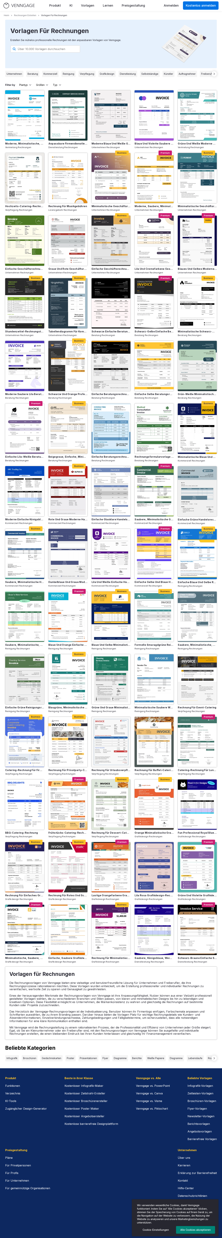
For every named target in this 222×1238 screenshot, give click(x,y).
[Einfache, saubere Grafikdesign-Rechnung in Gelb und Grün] (67, 930)
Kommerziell (50, 73)
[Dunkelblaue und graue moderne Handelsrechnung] (67, 554)
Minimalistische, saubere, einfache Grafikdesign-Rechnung (24, 957)
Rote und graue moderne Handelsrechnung (67, 519)
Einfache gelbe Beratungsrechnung (154, 394)
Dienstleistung (128, 73)
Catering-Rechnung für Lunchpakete (197, 770)
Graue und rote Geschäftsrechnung (67, 268)
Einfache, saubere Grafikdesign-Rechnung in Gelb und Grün (67, 957)
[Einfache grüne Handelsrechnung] (197, 491)
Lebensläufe (195, 1058)
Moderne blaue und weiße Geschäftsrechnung (111, 143)
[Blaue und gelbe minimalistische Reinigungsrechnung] (111, 616)
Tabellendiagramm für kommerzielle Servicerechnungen (67, 331)
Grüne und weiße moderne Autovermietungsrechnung (197, 143)
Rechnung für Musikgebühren (67, 206)
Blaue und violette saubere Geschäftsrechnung (154, 143)
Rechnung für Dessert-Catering (111, 832)
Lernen (108, 5)
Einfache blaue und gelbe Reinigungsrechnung (197, 582)
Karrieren (184, 1165)
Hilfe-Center (186, 1188)
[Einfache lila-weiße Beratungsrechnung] (24, 428)
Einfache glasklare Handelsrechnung (111, 519)
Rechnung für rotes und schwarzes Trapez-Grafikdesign (67, 895)
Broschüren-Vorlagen (201, 1101)
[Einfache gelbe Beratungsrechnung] (154, 366)
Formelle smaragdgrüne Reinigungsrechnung (154, 644)
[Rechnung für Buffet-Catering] (154, 742)
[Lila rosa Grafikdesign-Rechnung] (154, 867)
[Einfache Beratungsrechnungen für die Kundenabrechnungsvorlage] (111, 428)
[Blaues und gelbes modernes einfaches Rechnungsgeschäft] (197, 241)
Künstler (168, 73)
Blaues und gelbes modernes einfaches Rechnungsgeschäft (197, 268)
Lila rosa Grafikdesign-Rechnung (154, 895)
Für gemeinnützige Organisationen (27, 1188)
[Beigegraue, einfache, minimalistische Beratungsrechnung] (67, 428)
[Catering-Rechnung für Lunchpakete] (197, 742)
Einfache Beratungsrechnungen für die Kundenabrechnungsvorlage (111, 456)
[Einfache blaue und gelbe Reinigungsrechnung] (197, 554)
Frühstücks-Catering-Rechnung (67, 832)
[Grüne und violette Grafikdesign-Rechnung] (197, 867)
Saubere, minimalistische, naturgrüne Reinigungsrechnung (24, 644)
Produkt (55, 5)
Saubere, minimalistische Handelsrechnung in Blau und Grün (24, 582)
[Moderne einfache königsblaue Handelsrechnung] (24, 491)
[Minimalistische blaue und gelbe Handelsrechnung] (197, 428)
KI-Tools (10, 1101)
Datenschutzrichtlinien (192, 1196)
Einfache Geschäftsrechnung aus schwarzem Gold (111, 268)
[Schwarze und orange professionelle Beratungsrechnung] (67, 366)
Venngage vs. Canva (149, 1093)
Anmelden (171, 5)
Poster (70, 1058)
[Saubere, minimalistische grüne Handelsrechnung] (154, 491)
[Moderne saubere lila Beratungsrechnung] (24, 366)
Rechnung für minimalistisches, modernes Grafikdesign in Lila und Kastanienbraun (111, 957)
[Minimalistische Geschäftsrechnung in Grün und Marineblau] (197, 178)
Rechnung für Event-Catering (197, 707)
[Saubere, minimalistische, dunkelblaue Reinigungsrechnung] (197, 617)
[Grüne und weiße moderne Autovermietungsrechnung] (197, 115)
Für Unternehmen (17, 1180)
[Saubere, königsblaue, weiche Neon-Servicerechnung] (154, 930)
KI (71, 5)
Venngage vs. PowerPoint (153, 1085)
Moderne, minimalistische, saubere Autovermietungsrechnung (24, 143)
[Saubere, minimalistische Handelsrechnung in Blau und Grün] (24, 554)
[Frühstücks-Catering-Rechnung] (67, 804)
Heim (6, 15)
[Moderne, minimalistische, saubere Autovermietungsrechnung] (24, 115)
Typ (55, 84)
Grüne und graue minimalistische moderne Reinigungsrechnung (111, 707)
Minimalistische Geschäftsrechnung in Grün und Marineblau (197, 206)
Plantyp (23, 84)
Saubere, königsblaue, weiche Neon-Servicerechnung (154, 957)
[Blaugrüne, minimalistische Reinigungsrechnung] (67, 679)
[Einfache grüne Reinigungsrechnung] (24, 679)
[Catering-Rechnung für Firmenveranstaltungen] (24, 742)
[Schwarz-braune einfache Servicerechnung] (197, 930)
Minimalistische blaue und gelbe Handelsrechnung (197, 456)
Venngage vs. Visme (149, 1101)
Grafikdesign (107, 73)
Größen (40, 84)
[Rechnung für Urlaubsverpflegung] (111, 742)
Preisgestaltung (133, 5)
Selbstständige (149, 73)
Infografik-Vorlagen (200, 1085)
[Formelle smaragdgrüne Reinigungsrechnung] (154, 616)
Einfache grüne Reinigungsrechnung (24, 707)
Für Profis (11, 1173)
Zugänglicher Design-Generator (26, 1108)
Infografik (12, 1058)
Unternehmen (14, 73)
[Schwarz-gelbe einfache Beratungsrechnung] (154, 303)
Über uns (184, 1157)
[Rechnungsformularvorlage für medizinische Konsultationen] (154, 428)
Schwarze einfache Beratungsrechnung (111, 331)
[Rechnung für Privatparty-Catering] (67, 742)
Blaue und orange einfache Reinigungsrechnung (67, 644)
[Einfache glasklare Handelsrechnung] (111, 491)
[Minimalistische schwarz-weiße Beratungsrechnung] (197, 303)
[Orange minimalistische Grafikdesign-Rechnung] (154, 804)
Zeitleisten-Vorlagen (200, 1093)
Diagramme (120, 1058)
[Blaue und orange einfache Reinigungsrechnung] (67, 616)
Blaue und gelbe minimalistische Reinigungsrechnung (111, 644)
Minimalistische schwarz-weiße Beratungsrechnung (197, 331)
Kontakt (183, 1180)
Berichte (137, 1058)
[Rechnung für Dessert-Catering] (111, 804)
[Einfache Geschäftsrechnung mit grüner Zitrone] (24, 241)
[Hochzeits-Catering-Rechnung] (24, 178)
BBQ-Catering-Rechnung (21, 832)
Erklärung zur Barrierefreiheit (197, 1173)
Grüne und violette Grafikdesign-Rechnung (197, 895)
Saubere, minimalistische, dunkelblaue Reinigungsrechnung (197, 644)
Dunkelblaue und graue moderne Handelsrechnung (67, 582)
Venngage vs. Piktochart (152, 1108)
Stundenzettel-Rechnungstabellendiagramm (24, 331)
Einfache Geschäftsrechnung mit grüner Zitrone (24, 268)
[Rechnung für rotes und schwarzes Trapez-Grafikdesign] (67, 867)
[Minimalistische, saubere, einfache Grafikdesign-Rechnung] (24, 930)
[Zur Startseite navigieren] (19, 5)
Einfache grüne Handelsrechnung (197, 519)
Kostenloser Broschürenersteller (86, 1101)
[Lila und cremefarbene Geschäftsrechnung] (154, 241)
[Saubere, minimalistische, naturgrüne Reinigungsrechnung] (24, 616)
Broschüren (29, 1058)
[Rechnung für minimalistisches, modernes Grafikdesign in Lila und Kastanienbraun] (111, 930)
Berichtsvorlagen (198, 1124)
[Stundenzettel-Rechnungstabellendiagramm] (24, 303)
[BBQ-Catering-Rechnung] (24, 804)
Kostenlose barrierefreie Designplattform (91, 1124)
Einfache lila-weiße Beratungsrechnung (24, 456)
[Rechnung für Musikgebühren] (67, 178)
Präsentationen (88, 1058)
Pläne (9, 1157)
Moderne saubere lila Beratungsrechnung (24, 394)
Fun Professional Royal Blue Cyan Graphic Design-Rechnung (197, 832)
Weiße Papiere (155, 1058)
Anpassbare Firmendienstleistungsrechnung (67, 143)
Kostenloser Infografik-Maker (84, 1085)
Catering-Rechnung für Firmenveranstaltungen (24, 770)
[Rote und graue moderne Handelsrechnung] (67, 491)
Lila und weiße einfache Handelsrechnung (111, 582)
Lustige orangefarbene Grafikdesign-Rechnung (111, 895)
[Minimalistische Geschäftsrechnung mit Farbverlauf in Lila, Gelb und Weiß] (111, 178)
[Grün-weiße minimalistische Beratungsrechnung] (197, 366)
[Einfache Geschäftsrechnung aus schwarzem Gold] (111, 241)
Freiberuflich (208, 73)
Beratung (33, 73)
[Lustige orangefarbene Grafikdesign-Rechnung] (111, 867)
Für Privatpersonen (18, 1165)
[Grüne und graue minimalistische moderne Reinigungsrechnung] (111, 679)
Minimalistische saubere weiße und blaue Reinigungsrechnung (154, 707)
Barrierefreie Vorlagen (202, 1139)
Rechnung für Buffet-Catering (154, 770)
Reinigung (68, 73)
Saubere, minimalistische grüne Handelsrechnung (154, 519)
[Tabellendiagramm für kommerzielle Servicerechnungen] (67, 303)
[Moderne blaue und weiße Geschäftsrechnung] (111, 115)
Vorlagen (87, 5)
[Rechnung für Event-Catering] (197, 679)
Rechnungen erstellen (25, 15)
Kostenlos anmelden (201, 5)
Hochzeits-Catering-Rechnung (24, 206)
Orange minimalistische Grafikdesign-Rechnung (154, 832)
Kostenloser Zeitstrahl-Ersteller (85, 1093)
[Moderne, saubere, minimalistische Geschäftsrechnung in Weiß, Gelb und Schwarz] (154, 178)
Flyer (105, 1058)
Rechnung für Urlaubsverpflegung (111, 770)
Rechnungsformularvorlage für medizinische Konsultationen (154, 456)
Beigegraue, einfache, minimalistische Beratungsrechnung (67, 456)
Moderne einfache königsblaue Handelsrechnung (24, 519)
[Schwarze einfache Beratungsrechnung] (111, 303)
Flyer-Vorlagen (197, 1108)
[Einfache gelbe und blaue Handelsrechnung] (154, 554)
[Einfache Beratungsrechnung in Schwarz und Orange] (111, 366)
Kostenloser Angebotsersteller (84, 1116)
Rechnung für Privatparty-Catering (67, 770)
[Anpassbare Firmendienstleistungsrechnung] (67, 115)
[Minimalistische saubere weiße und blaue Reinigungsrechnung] (154, 679)
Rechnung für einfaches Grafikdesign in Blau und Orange (24, 895)
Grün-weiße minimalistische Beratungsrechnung (197, 394)
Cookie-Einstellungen (156, 1229)
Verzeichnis (12, 1093)
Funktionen (12, 1085)
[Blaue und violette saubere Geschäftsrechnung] (154, 115)
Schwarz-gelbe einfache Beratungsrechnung (154, 331)
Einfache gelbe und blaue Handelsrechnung (154, 582)
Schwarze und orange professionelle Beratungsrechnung (67, 394)
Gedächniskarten (51, 1058)
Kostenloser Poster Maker (82, 1108)
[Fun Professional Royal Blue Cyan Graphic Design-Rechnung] (197, 804)
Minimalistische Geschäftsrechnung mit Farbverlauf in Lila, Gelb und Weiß (111, 206)
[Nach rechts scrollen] (214, 73)
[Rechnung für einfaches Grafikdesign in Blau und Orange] (24, 867)
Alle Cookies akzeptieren (195, 1229)
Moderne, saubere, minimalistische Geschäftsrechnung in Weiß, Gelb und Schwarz (154, 206)
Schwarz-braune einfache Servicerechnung (197, 957)
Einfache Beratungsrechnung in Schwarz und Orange (111, 394)
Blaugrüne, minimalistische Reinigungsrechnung (67, 707)
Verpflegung (87, 73)
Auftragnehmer (187, 73)
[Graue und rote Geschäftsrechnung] (67, 241)
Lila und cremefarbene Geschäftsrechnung (154, 268)
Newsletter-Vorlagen (200, 1116)
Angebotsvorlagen (199, 1131)
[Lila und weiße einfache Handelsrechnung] (111, 554)
